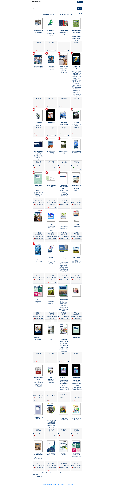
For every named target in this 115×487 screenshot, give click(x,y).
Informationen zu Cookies (69, 484)
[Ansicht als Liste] (81, 13)
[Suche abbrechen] (74, 8)
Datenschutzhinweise (56, 484)
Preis (53, 14)
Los (80, 8)
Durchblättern (42, 165)
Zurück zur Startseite (35, 4)
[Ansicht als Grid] (79, 13)
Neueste (47, 14)
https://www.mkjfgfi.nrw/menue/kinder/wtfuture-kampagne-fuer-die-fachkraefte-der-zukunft (66, 389)
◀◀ (60, 14)
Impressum (62, 484)
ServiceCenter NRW (75, 482)
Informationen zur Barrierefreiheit (47, 484)
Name (51, 14)
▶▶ (71, 14)
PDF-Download (36, 165)
